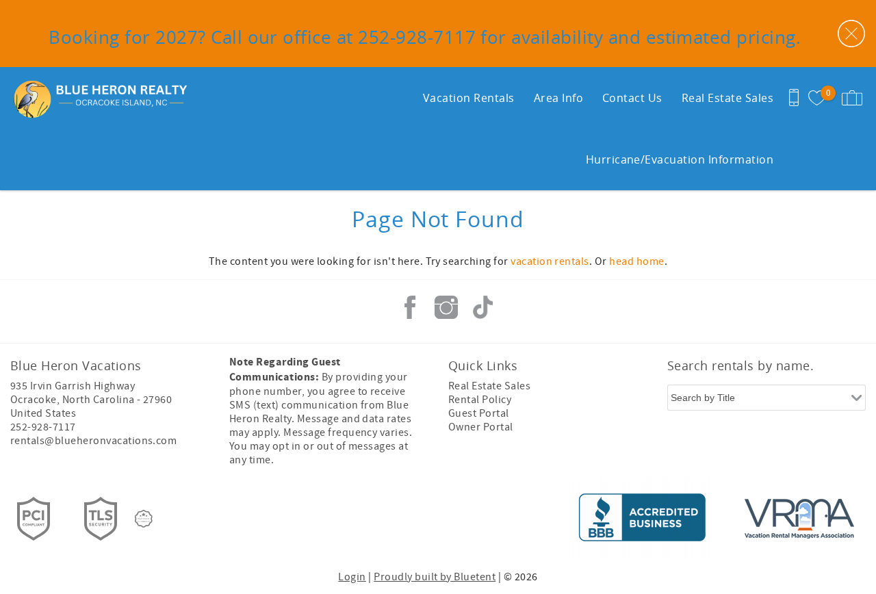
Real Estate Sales (727, 97)
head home (636, 261)
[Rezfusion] (143, 519)
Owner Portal (480, 427)
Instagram (446, 307)
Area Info (558, 97)
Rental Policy (479, 399)
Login (351, 577)
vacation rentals (550, 261)
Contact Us (632, 97)
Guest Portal (478, 413)
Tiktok (482, 307)
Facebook (410, 307)
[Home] (94, 98)
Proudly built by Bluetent (434, 577)
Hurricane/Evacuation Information (679, 159)
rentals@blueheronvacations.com (93, 441)
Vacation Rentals (469, 97)
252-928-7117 (43, 427)
